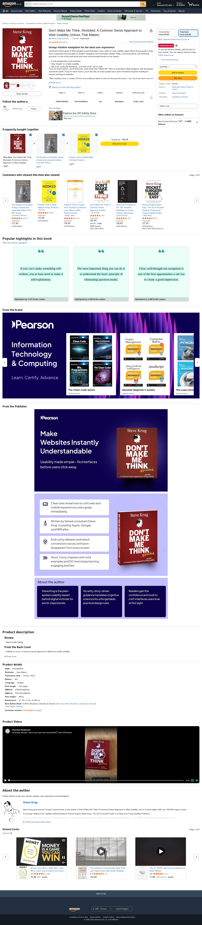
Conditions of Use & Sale (78, 917)
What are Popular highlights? (15, 243)
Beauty (182, 11)
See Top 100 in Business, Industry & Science (76, 704)
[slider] (96, 780)
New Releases (44, 11)
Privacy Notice (95, 917)
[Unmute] (197, 780)
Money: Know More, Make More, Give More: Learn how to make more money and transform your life (48, 869)
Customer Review (19, 732)
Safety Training (62, 23)
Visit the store (74, 393)
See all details (55, 108)
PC (147, 11)
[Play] (5, 780)
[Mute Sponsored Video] (63, 862)
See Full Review (65, 732)
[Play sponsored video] (101, 851)
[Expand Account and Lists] (173, 5)
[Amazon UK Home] (74, 910)
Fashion (101, 11)
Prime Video (90, 11)
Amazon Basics (60, 11)
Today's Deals (76, 11)
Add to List (164, 106)
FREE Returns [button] (164, 55)
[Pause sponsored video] (63, 857)
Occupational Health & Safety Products (40, 23)
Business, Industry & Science (13, 23)
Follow (33, 109)
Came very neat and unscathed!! (42, 732)
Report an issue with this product (66, 87)
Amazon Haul (17, 11)
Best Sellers (30, 11)
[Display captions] (63, 840)
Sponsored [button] (6, 833)
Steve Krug (56, 38)
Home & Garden (115, 11)
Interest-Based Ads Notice (125, 917)
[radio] (167, 33)
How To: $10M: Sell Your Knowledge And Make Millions (167, 869)
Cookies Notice (108, 917)
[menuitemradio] (192, 780)
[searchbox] (85, 4)
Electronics (156, 11)
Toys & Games (169, 11)
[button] (5, 11)
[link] (50, 143)
